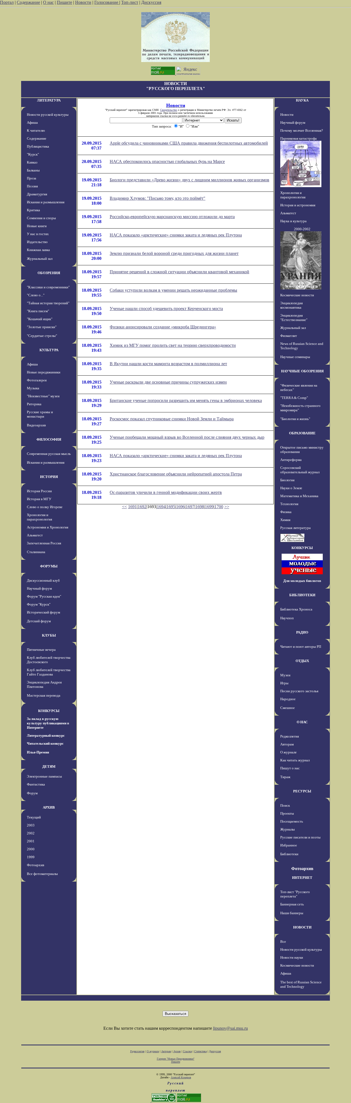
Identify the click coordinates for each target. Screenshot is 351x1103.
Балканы (33, 170)
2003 (31, 825)
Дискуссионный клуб (43, 580)
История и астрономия (297, 205)
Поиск (285, 805)
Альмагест (35, 535)
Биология (287, 480)
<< (124, 506)
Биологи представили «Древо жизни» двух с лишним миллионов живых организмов (189, 180)
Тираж (285, 777)
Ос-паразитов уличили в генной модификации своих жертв (166, 492)
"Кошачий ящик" (39, 319)
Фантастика (36, 784)
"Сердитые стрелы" (42, 336)
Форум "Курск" (38, 604)
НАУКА (302, 100)
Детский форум (39, 621)
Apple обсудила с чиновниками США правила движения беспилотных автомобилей (189, 143)
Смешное (287, 708)
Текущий (34, 817)
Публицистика (38, 146)
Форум (32, 793)
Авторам (287, 744)
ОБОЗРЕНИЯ (49, 273)
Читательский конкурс (45, 743)
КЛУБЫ (49, 635)
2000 (31, 849)
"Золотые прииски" (41, 327)
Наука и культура (293, 221)
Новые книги (37, 226)
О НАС (302, 722)
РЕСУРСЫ (302, 791)
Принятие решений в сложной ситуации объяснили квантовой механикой (179, 271)
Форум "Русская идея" (44, 596)
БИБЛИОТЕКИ (302, 595)
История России (39, 491)
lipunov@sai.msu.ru (230, 1028)
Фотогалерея (37, 380)
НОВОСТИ (302, 927)
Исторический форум (43, 612)
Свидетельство (168, 109)
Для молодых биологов (302, 581)
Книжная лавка (38, 250)
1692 (142, 506)
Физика (285, 512)
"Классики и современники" (48, 287)
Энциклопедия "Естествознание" (293, 317)
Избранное (288, 845)
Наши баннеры (291, 913)
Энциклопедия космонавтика (291, 305)
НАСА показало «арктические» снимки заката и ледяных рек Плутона (176, 235)
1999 (31, 857)
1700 (218, 506)
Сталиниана (36, 552)
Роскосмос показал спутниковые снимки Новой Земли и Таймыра (172, 419)
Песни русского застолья (299, 691)
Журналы (287, 829)
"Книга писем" (38, 311)
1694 (161, 506)
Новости (83, 2)
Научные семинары (295, 357)
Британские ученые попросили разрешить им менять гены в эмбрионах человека (186, 400)
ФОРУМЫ (49, 566)
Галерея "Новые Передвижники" (175, 1058)
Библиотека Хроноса (296, 609)
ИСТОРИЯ (49, 477)
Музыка (33, 388)
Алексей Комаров (181, 1077)
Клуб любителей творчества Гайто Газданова (48, 672)
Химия (285, 520)
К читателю (36, 130)
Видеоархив (36, 425)
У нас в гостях (38, 234)
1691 (132, 506)
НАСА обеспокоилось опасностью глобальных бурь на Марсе (167, 161)
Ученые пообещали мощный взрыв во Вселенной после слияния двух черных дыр (187, 437)
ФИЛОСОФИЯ (48, 439)
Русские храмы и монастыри (40, 414)
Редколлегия (289, 736)
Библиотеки (289, 854)
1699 (209, 506)
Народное (288, 699)
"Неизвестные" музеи (43, 396)
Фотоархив (35, 865)
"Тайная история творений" (48, 303)
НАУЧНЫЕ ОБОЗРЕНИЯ (302, 371)
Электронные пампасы (44, 776)
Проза (31, 178)
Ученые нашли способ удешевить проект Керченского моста (166, 308)
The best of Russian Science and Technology (301, 984)
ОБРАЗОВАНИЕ (302, 433)
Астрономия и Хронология (47, 527)
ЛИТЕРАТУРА (49, 100)
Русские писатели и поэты (300, 837)
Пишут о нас (290, 768)
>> (226, 506)
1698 (199, 506)
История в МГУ (39, 499)
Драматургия (37, 194)
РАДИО (302, 632)
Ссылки (187, 1051)
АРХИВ (49, 807)
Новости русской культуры (48, 114)
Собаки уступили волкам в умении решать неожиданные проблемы (173, 290)
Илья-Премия (38, 752)
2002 (31, 833)
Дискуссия (151, 2)
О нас (48, 2)
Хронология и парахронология (39, 517)
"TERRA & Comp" (294, 398)
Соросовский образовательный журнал (299, 470)
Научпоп (287, 618)
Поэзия (32, 186)
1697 (190, 506)
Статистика (200, 1051)
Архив (177, 1051)
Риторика (34, 404)
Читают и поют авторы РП (300, 647)
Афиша (32, 122)
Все (283, 941)
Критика (33, 210)
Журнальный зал (39, 259)
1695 (170, 506)
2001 (31, 841)
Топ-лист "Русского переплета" (295, 894)
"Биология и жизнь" (295, 419)
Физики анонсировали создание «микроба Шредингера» (163, 327)
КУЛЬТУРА (48, 350)
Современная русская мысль (49, 454)
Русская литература (295, 528)
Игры (284, 683)
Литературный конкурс (46, 735)
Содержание (28, 2)
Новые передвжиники (43, 372)
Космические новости (297, 295)
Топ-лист (129, 2)
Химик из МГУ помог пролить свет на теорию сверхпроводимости (173, 345)
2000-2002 (302, 229)
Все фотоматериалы (42, 874)
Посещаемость (291, 821)
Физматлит (288, 336)
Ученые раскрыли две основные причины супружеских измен (168, 382)
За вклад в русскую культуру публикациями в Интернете (48, 723)
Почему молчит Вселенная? (301, 130)
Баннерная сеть (292, 904)
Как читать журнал (295, 760)
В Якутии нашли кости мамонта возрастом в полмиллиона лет (168, 363)
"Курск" (33, 154)
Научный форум (39, 588)
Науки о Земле (291, 488)
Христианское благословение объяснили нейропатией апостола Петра (176, 474)
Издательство (37, 242)
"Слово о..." (35, 295)
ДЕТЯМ (48, 766)
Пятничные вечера (41, 650)
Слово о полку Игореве (45, 507)
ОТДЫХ (302, 661)
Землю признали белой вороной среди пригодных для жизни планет (174, 253)
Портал (7, 2)
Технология (289, 504)
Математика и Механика (299, 496)
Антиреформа (291, 460)
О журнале (288, 752)
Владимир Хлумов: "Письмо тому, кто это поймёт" (157, 198)
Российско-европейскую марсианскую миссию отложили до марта (172, 216)
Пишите (64, 2)
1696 (180, 506)
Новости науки (291, 957)
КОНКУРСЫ (49, 711)
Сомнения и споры (41, 218)
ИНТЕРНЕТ (302, 878)
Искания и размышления (45, 202)
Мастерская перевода (43, 695)
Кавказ (32, 162)
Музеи (285, 675)
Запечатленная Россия (44, 543)
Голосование (106, 2)
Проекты (287, 813)
